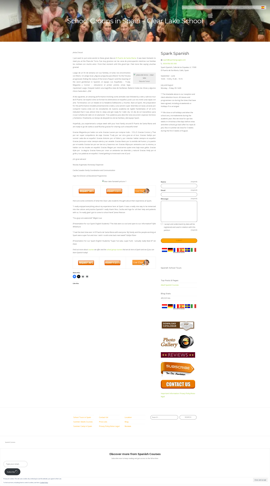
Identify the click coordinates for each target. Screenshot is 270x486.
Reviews (128, 426)
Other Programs (232, 7)
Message (179, 199)
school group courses (114, 249)
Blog (126, 422)
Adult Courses (196, 7)
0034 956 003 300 (170, 63)
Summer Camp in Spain (82, 426)
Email (179, 190)
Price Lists (103, 422)
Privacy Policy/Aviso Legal (109, 426)
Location (128, 417)
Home (185, 7)
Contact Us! (103, 417)
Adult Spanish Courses (170, 285)
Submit (179, 241)
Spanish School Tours (171, 268)
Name (179, 182)
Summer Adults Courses (83, 422)
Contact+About (250, 7)
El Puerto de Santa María (126, 58)
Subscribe (11, 472)
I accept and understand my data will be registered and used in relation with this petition (180, 227)
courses (91, 249)
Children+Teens (213, 7)
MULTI (262, 7)
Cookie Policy (44, 482)
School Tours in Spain (82, 417)
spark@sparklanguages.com (174, 60)
